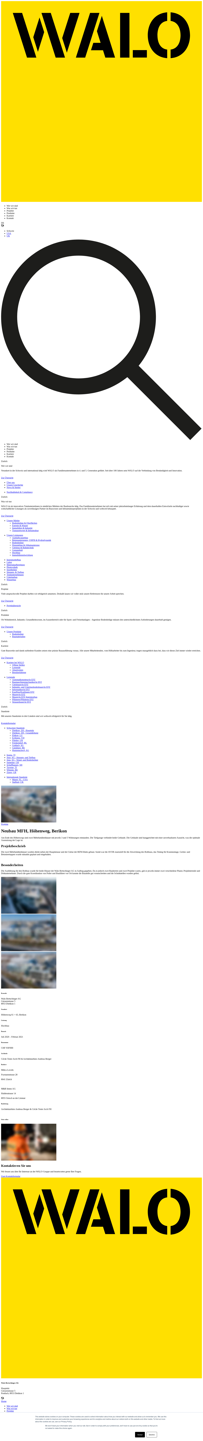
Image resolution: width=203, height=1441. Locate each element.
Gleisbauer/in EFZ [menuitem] (20, 684)
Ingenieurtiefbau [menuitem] (14, 560)
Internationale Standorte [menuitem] (17, 777)
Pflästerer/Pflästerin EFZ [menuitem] (23, 699)
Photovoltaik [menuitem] (12, 567)
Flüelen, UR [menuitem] (17, 740)
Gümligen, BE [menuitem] (18, 748)
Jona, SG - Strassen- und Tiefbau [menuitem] (21, 757)
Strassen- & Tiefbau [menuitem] (15, 572)
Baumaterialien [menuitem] (18, 636)
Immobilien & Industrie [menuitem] (22, 528)
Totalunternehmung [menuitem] (15, 575)
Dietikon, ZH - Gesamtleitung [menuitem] (25, 733)
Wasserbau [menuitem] (11, 579)
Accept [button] (140, 1434)
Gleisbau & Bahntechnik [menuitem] (23, 547)
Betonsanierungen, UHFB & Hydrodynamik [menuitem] (31, 540)
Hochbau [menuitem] (16, 552)
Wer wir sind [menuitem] (12, 1406)
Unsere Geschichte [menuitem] (15, 485)
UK (8, 236)
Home (3, 1401)
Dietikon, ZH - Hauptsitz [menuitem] (23, 730)
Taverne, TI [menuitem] (12, 767)
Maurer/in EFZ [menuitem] (18, 694)
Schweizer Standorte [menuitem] (16, 728)
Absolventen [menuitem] (17, 670)
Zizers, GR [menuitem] (11, 772)
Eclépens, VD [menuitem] (18, 738)
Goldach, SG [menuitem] (18, 745)
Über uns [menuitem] (11, 482)
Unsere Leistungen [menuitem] (15, 535)
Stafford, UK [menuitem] (18, 782)
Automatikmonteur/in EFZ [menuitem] (23, 679)
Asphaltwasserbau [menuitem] (20, 538)
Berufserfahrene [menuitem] (19, 672)
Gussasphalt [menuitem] (17, 550)
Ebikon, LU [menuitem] (17, 735)
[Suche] (101, 439)
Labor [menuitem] (9, 562)
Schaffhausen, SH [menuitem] (14, 765)
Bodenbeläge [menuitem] (18, 542)
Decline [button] (152, 1434)
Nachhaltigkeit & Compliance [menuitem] (20, 492)
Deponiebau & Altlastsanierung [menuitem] (25, 545)
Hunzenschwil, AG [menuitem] (20, 750)
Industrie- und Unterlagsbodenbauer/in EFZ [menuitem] (31, 687)
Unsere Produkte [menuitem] (14, 631)
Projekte (4, 824)
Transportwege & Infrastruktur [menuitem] (25, 530)
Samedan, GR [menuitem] (13, 762)
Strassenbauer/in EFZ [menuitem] (21, 702)
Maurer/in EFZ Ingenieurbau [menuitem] (24, 697)
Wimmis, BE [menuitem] (12, 770)
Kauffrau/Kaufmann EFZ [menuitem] (23, 692)
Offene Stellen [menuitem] (18, 665)
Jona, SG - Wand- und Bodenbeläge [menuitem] (22, 760)
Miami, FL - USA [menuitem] (20, 779)
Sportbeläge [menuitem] (12, 570)
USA (9, 233)
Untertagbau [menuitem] (12, 577)
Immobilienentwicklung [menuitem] (22, 555)
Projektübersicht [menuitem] (14, 605)
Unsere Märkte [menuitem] (13, 520)
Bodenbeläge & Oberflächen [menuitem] (24, 523)
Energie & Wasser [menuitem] (20, 525)
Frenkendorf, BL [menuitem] (19, 743)
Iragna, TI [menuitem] (11, 755)
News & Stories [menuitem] (13, 487)
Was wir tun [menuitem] (12, 1408)
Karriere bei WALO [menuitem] (15, 662)
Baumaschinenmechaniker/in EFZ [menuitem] (27, 682)
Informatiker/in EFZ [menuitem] (21, 689)
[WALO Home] (101, 201)
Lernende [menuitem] (16, 667)
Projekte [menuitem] (10, 1411)
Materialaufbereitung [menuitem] (16, 565)
